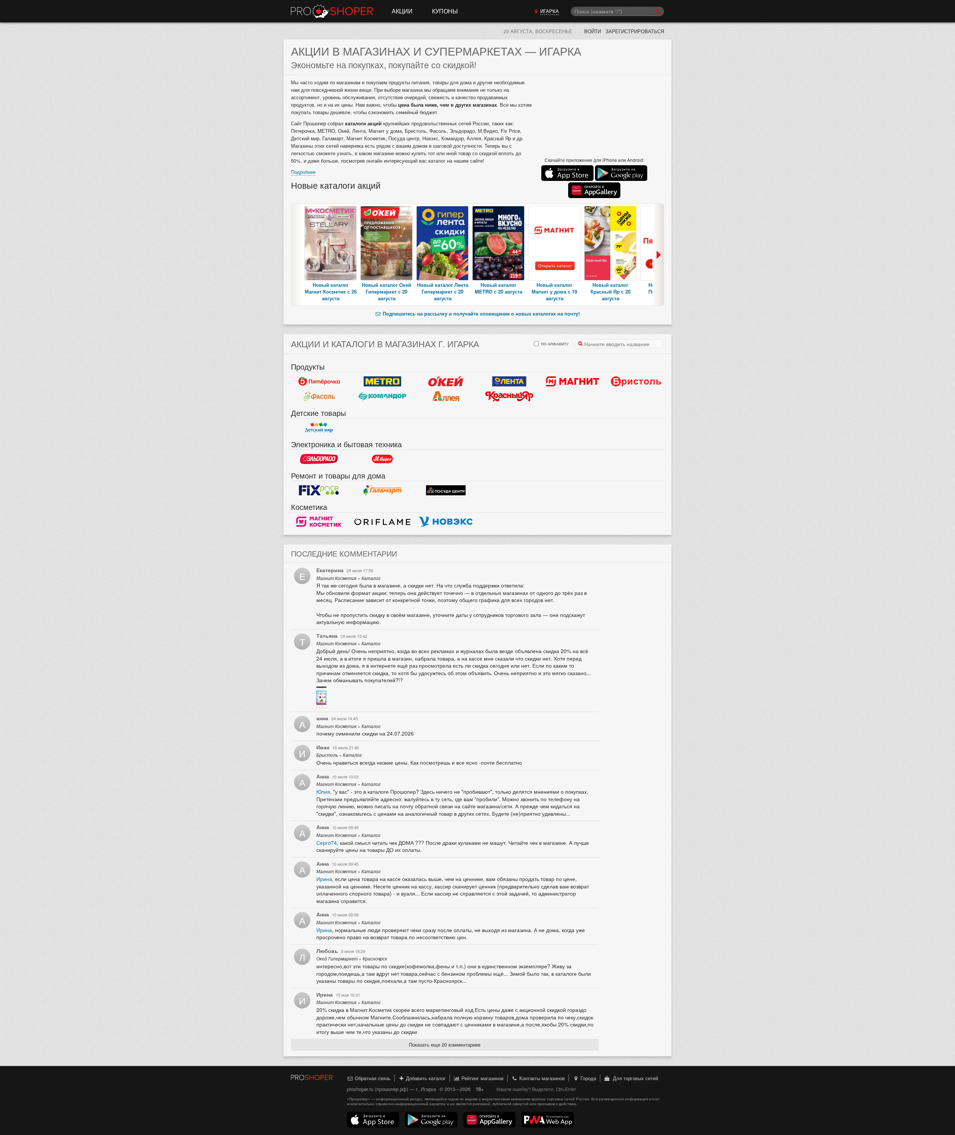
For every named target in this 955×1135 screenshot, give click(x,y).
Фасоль (319, 396)
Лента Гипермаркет (509, 381)
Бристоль (636, 381)
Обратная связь (372, 1078)
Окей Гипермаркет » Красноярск (351, 959)
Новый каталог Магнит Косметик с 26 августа (331, 291)
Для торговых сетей (634, 1078)
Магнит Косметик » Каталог (348, 578)
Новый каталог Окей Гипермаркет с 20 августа (386, 291)
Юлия (323, 791)
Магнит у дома (572, 381)
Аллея (446, 396)
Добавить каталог (425, 1078)
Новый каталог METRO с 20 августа (498, 288)
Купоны (445, 11)
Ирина (324, 878)
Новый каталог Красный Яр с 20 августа (610, 291)
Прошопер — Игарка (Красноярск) (332, 11)
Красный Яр (509, 396)
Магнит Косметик (319, 521)
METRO (382, 381)
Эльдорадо (319, 459)
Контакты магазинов (541, 1078)
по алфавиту (554, 344)
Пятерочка (319, 381)
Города (587, 1078)
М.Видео (382, 459)
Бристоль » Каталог (339, 755)
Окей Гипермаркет (446, 381)
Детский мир (319, 427)
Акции (402, 11)
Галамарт (382, 490)
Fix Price (319, 490)
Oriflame (382, 521)
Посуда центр (446, 490)
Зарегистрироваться (634, 31)
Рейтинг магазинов (482, 1078)
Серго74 (326, 842)
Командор (382, 396)
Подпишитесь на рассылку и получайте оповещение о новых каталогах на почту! (480, 313)
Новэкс (446, 521)
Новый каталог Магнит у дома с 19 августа (554, 291)
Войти (592, 31)
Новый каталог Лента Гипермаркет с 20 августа (442, 291)
